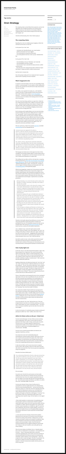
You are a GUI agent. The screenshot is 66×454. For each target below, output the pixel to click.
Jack (55, 42)
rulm (58, 32)
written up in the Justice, (34, 224)
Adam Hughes (53, 27)
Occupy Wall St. (58, 76)
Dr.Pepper (56, 31)
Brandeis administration (52, 56)
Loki (48, 28)
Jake (53, 29)
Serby (51, 31)
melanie (48, 42)
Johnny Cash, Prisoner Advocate (53, 110)
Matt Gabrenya (54, 34)
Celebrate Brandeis (51, 65)
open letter (36, 125)
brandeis (56, 54)
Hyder (53, 32)
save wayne (56, 80)
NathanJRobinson (54, 28)
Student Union (50, 83)
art (53, 52)
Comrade (51, 36)
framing (8, 31)
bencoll (57, 39)
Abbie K (59, 42)
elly (50, 27)
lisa (56, 42)
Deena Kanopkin (54, 35)
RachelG (54, 39)
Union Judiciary (58, 89)
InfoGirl (59, 29)
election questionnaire (51, 67)
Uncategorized (6, 29)
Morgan (54, 30)
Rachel (48, 35)
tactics (8, 33)
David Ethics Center (50, 40)
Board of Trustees (51, 54)
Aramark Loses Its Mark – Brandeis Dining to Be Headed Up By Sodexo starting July (54, 106)
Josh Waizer (49, 43)
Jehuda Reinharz (55, 72)
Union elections (56, 85)
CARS (54, 63)
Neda (48, 36)
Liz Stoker (59, 35)
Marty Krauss (50, 74)
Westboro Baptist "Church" (52, 92)
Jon (51, 29)
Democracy (57, 65)
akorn (51, 42)
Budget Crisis (50, 63)
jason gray (49, 72)
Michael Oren (55, 74)
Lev (49, 28)
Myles (52, 39)
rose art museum (51, 80)
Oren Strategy (11, 23)
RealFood (56, 29)
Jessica (48, 31)
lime (53, 42)
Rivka (53, 31)
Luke (51, 35)
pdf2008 (49, 78)
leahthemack (49, 32)
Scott (57, 30)
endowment (50, 69)
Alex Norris (53, 43)
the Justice (55, 83)
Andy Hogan (50, 52)
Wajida (51, 33)
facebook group (19, 127)
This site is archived (51, 100)
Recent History (54, 78)
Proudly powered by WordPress (15, 449)
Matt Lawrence (58, 36)
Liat (52, 30)
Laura (60, 39)
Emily (48, 30)
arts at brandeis (57, 52)
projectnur (49, 41)
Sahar (48, 27)
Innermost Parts (10, 8)
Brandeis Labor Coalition (55, 41)
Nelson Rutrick (56, 40)
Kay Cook (58, 34)
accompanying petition (20, 166)
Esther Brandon (58, 27)
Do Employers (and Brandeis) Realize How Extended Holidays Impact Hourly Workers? (54, 103)
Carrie (59, 30)
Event (54, 69)
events (57, 69)
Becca (51, 34)
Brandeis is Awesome (51, 60)
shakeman (49, 29)
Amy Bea (54, 36)
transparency (50, 85)
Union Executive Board (52, 87)
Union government (51, 89)
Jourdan (56, 32)
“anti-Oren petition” (36, 93)
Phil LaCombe (59, 28)
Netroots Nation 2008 (51, 76)
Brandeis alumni (50, 58)
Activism (5, 31)
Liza (50, 30)
